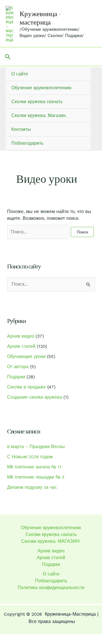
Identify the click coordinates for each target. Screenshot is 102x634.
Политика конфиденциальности (51, 587)
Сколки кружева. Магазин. (39, 115)
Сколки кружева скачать (37, 101)
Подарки (16, 376)
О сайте (19, 74)
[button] (8, 57)
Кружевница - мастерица (40, 18)
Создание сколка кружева (34, 397)
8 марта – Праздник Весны (36, 446)
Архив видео (20, 336)
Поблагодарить (27, 143)
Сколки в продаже (26, 387)
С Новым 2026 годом (30, 456)
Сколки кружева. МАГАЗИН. (51, 541)
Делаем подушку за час (32, 487)
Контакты (21, 129)
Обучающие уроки (26, 356)
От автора (18, 366)
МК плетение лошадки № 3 (35, 477)
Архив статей (21, 346)
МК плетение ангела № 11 (34, 467)
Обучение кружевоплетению (41, 87)
